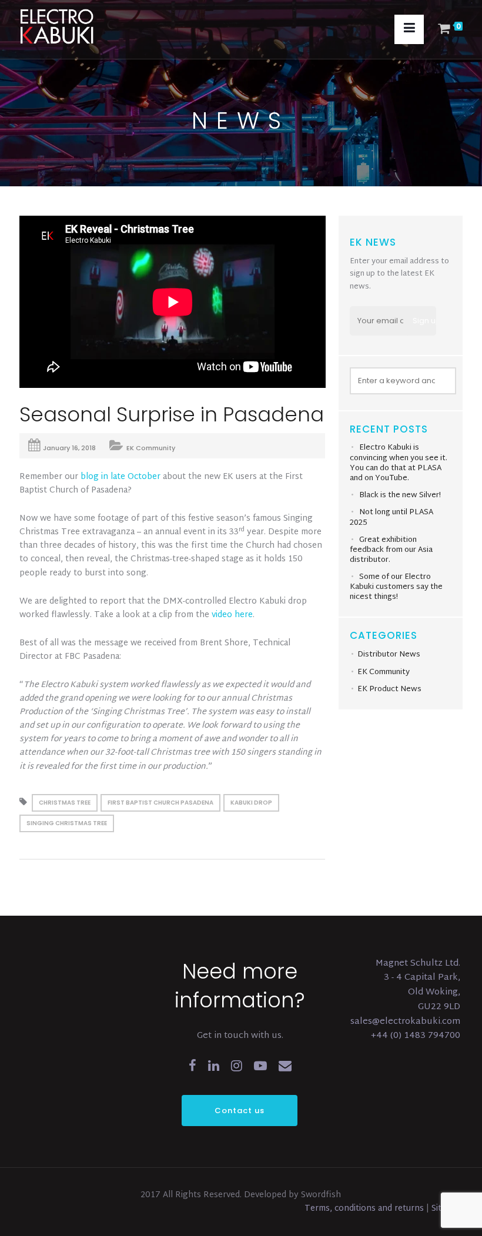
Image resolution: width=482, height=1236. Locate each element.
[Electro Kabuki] (72, 26)
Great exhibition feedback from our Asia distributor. (391, 550)
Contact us (240, 1110)
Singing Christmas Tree (66, 823)
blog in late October (120, 477)
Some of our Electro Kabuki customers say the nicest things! (396, 587)
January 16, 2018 (69, 448)
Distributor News (388, 655)
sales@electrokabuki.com (405, 1022)
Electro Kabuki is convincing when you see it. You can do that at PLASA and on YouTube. (398, 463)
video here (232, 615)
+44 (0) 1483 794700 (415, 1036)
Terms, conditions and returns (365, 1208)
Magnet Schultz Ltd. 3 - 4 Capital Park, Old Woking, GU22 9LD (418, 985)
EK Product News (389, 689)
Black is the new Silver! (400, 495)
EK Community (150, 448)
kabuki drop (251, 802)
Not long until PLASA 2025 (391, 517)
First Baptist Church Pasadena (160, 802)
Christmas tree (65, 802)
